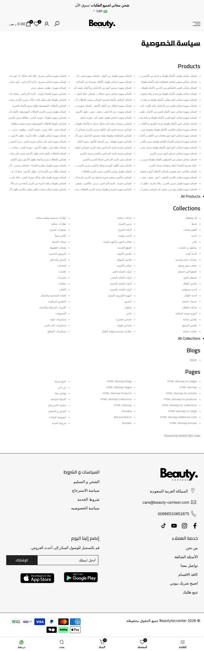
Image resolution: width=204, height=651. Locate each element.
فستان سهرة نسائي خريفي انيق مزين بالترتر (173, 153)
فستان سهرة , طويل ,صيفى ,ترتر (48, 87)
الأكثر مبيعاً (60, 235)
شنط (194, 223)
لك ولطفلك (191, 217)
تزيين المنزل (125, 223)
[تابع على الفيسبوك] (195, 525)
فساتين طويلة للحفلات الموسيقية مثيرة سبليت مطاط (38, 123)
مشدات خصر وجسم (186, 259)
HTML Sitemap (123, 405)
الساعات (61, 265)
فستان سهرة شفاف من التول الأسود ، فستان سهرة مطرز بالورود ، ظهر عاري (91, 105)
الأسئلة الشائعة (58, 399)
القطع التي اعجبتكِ (187, 271)
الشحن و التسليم (57, 411)
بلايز (194, 241)
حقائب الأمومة (124, 265)
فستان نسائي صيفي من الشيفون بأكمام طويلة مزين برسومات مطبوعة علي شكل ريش (151, 159)
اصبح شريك (60, 381)
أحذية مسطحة (189, 289)
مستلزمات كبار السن (55, 325)
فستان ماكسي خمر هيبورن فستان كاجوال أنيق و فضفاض (167, 171)
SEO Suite (194, 435)
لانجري (128, 301)
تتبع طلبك (190, 592)
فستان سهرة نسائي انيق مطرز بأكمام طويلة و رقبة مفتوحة (166, 99)
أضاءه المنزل (125, 229)
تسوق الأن (82, 5)
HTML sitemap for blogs (182, 411)
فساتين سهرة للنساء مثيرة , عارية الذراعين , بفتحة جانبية (36, 93)
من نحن (62, 387)
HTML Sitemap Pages (119, 387)
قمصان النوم (190, 277)
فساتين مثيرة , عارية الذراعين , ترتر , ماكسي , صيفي (104, 183)
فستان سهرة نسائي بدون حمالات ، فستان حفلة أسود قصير (101, 93)
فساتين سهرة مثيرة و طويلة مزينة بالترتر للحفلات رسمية (102, 189)
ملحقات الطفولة (58, 247)
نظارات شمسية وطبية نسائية (51, 217)
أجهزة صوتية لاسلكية (186, 313)
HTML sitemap (188, 387)
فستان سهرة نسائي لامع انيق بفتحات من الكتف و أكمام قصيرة (164, 135)
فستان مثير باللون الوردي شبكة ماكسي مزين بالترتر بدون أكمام (98, 165)
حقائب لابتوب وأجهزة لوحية (117, 241)
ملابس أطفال (190, 283)
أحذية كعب (191, 253)
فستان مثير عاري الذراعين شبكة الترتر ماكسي (107, 159)
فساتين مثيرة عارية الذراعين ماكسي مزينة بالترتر (106, 153)
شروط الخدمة (59, 423)
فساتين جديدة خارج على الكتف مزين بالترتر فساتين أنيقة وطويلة (98, 129)
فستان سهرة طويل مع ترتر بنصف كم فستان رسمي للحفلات (165, 189)
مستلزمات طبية (58, 319)
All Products (190, 196)
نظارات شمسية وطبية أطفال (117, 331)
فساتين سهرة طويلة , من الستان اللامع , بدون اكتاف (104, 141)
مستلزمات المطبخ (57, 331)
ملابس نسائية (190, 319)
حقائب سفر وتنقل (187, 265)
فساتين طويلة (124, 325)
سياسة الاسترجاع (57, 405)
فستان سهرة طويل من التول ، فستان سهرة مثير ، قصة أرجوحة (99, 75)
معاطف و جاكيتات (187, 247)
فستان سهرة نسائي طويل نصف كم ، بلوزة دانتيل (106, 117)
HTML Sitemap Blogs (119, 381)
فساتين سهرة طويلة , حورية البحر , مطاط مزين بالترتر (37, 117)
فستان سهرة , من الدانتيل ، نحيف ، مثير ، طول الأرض (104, 111)
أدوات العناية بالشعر (121, 277)
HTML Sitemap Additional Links (178, 417)
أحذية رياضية (125, 235)
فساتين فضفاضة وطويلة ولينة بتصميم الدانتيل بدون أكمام (102, 135)
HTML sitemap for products (180, 399)
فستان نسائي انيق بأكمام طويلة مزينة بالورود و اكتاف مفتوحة (165, 123)
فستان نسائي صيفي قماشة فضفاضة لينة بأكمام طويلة (169, 81)
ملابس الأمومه (124, 253)
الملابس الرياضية (57, 301)
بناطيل (128, 307)
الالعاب (62, 289)
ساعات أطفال (189, 307)
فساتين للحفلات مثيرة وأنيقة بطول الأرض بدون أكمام (38, 159)
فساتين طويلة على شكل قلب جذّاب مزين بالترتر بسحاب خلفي (33, 99)
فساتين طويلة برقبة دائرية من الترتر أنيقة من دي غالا (38, 183)
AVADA (183, 435)
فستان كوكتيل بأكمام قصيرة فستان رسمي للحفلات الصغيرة (100, 99)
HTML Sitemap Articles (183, 423)
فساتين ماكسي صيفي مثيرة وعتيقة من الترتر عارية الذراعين (100, 177)
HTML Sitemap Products (117, 393)
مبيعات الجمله (59, 241)
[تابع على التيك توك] (163, 525)
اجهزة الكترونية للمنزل (120, 295)
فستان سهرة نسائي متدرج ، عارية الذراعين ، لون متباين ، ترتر (34, 81)
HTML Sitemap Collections (116, 399)
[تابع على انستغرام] (184, 525)
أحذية (194, 235)
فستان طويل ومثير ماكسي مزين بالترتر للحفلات (106, 171)
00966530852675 (173, 513)
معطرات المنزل (58, 229)
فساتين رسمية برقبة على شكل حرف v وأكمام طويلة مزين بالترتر (97, 123)
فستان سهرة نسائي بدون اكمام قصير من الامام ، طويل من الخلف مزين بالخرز (155, 111)
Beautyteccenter (173, 620)
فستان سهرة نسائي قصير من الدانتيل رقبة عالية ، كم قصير (166, 105)
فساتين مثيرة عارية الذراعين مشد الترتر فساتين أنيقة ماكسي (99, 147)
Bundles (127, 411)
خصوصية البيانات (57, 417)
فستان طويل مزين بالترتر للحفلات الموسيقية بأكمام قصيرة (35, 111)
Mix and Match (123, 417)
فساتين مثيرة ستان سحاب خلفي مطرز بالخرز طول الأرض (36, 189)
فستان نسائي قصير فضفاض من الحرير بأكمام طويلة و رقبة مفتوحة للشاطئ (157, 87)
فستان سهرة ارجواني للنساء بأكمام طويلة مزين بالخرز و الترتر (164, 141)
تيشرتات (61, 277)
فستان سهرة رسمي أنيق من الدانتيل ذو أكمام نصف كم (103, 87)
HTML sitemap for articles (181, 393)
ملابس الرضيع (189, 325)
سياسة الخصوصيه (85, 508)
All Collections (189, 338)
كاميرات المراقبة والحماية (52, 307)
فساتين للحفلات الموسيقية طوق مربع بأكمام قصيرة (39, 105)
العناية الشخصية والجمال (53, 295)
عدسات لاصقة (189, 301)
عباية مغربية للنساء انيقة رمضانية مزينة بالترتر (173, 165)
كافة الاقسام (188, 574)
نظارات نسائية (58, 223)
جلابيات (62, 271)
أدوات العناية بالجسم (121, 283)
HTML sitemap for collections (179, 405)
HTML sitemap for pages (182, 381)
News (193, 359)
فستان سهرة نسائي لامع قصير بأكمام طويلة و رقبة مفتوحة (166, 117)
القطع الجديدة (124, 247)
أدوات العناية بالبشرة (121, 289)
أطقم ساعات (190, 229)
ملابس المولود (124, 259)
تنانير (129, 313)
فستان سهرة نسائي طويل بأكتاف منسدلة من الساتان (104, 81)
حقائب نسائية (190, 331)
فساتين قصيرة (124, 319)
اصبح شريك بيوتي (184, 583)
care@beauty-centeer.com (166, 502)
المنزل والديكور (58, 259)
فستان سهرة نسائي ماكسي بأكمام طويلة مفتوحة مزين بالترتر (164, 129)
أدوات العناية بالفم (122, 271)
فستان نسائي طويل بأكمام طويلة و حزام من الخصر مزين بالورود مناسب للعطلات (154, 75)
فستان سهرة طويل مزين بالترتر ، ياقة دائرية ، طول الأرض (166, 183)
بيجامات (62, 283)
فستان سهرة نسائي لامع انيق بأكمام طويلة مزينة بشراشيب (166, 147)
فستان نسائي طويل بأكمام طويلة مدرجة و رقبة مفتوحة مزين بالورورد (161, 93)
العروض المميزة (57, 253)
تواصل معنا (60, 393)
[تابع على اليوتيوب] (174, 525)
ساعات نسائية (124, 217)
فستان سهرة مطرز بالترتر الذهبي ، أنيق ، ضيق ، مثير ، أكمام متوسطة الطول (157, 177)
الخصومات (60, 313)
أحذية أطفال (190, 295)
